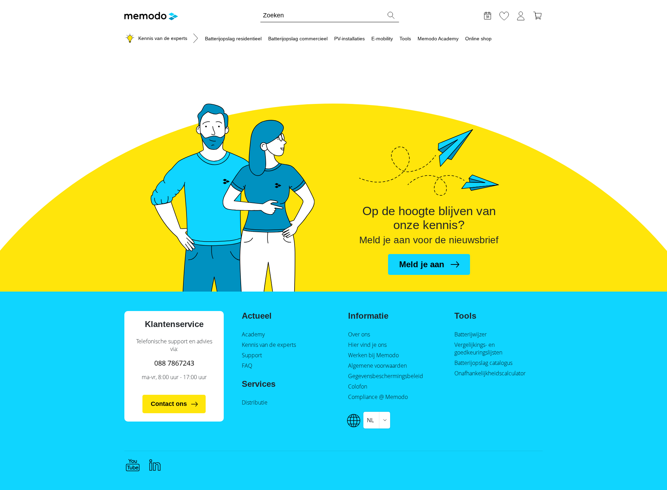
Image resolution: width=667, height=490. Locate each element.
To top (645, 471)
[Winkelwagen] (537, 15)
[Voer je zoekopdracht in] (390, 15)
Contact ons (169, 403)
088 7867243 (174, 363)
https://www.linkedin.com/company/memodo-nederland (155, 465)
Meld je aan (421, 264)
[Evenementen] (487, 15)
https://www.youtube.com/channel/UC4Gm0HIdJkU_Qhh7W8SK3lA (132, 465)
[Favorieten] (504, 15)
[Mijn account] (520, 15)
